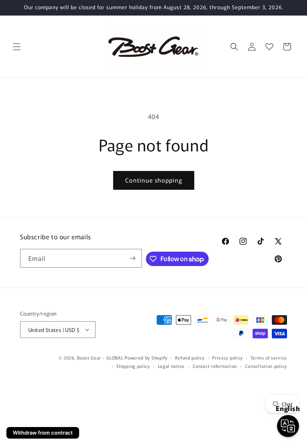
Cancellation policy (266, 366)
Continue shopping (153, 180)
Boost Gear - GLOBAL (100, 357)
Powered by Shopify (146, 357)
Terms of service (269, 357)
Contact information (215, 366)
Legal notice (171, 366)
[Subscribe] (133, 258)
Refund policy (189, 357)
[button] (17, 47)
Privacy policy (227, 357)
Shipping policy (133, 366)
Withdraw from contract (43, 432)
